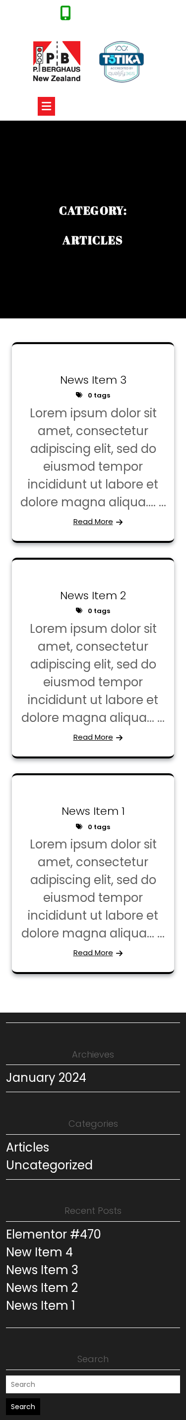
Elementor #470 (53, 1234)
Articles (27, 1147)
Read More (93, 521)
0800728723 (96, 16)
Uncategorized (49, 1165)
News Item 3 (93, 380)
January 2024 (46, 1077)
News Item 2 (93, 595)
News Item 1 (93, 811)
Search (23, 1407)
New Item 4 (39, 1252)
